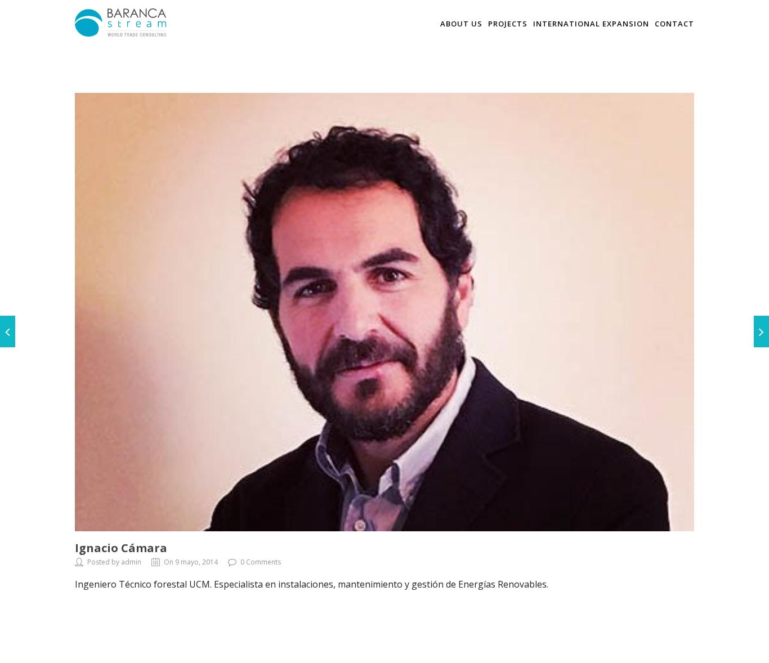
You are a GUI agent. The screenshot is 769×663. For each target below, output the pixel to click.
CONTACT (674, 24)
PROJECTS (507, 24)
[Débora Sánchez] (761, 331)
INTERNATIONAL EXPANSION (591, 24)
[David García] (7, 331)
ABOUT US (461, 24)
